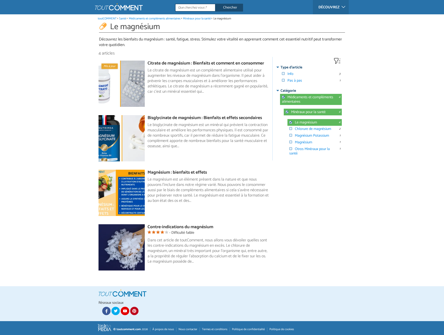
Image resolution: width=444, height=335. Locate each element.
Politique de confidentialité (248, 329)
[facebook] (106, 311)
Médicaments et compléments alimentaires (154, 18)
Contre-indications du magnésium (180, 227)
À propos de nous (163, 329)
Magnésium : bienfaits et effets (177, 172)
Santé (122, 18)
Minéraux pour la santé (197, 18)
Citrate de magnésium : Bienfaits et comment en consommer (206, 63)
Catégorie (288, 91)
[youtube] (125, 311)
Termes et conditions (214, 329)
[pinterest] (134, 311)
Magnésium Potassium (312, 135)
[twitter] (115, 311)
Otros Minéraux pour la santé (309, 151)
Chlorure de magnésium (313, 129)
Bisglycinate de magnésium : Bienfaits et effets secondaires (205, 117)
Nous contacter (188, 329)
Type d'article (291, 67)
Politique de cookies (281, 329)
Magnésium (303, 142)
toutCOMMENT (107, 18)
